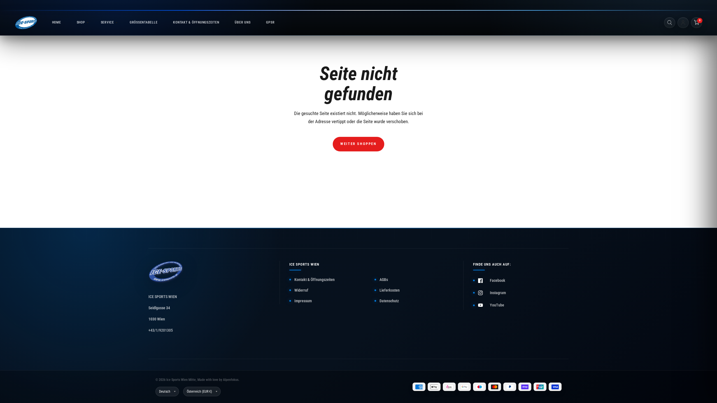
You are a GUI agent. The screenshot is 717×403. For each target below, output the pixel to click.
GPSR (270, 22)
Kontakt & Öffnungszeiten (314, 279)
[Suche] (669, 22)
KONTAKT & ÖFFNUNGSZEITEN (196, 22)
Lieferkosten (390, 290)
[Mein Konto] (683, 22)
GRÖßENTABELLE (143, 22)
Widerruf (301, 290)
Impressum (303, 301)
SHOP (81, 22)
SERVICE (107, 22)
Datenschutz (389, 301)
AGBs (384, 279)
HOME (56, 22)
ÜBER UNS (242, 22)
